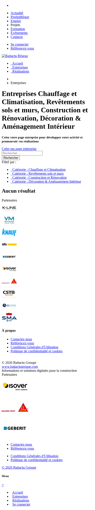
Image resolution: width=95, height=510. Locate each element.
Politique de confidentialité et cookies (37, 351)
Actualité (17, 13)
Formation (18, 29)
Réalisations (20, 71)
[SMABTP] (9, 322)
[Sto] (9, 249)
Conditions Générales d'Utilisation (34, 347)
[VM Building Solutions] (9, 224)
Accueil (17, 63)
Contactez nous (21, 339)
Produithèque (20, 17)
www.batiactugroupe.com (20, 366)
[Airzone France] (9, 310)
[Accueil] (15, 56)
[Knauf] (9, 237)
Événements (19, 33)
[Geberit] (9, 261)
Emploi (16, 21)
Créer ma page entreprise (19, 149)
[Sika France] (9, 285)
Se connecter (19, 44)
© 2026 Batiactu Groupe (19, 467)
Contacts (17, 37)
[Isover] (9, 273)
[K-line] (9, 212)
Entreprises (19, 67)
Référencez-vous (22, 48)
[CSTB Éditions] (9, 297)
